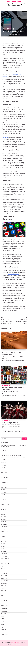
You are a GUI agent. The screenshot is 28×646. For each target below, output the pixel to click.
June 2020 (3, 568)
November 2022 (5, 507)
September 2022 (5, 509)
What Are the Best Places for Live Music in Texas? (12, 455)
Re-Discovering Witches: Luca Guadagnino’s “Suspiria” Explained (12, 423)
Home (2, 618)
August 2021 (4, 541)
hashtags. (5, 138)
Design (2, 616)
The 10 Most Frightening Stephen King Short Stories (13, 388)
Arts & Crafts (7, 26)
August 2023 (4, 487)
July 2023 (3, 489)
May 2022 (3, 519)
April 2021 (3, 548)
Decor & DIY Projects (5, 613)
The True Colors (14, 1)
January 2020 (4, 575)
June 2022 (3, 516)
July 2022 (3, 514)
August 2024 (4, 472)
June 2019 (3, 590)
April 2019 (3, 595)
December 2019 (4, 578)
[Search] (26, 9)
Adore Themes (15, 644)
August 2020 (4, 566)
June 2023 (3, 492)
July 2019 (3, 588)
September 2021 (5, 539)
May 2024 (3, 475)
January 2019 (4, 602)
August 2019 (4, 585)
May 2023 (3, 494)
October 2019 (4, 583)
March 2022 (4, 524)
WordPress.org (4, 634)
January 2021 (4, 556)
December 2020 (5, 558)
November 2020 (5, 561)
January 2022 (4, 529)
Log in (2, 627)
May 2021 (3, 546)
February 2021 (4, 553)
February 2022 (4, 526)
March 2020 (4, 571)
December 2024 (5, 470)
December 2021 (4, 531)
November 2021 (4, 534)
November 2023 (5, 480)
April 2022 (3, 521)
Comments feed (5, 631)
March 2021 (3, 551)
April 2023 (3, 497)
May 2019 (3, 593)
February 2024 (4, 477)
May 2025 (3, 467)
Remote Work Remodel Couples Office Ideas (11, 453)
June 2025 (3, 465)
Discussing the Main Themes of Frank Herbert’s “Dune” (12, 354)
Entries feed (4, 629)
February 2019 (4, 600)
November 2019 (4, 580)
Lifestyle (3, 621)
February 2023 (4, 502)
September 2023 (5, 484)
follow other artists (13, 274)
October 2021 (4, 536)
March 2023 (4, 499)
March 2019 (3, 598)
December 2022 (5, 504)
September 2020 (5, 563)
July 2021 (3, 543)
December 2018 (4, 605)
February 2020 (4, 573)
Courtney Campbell (8, 34)
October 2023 (4, 482)
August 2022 (4, 511)
